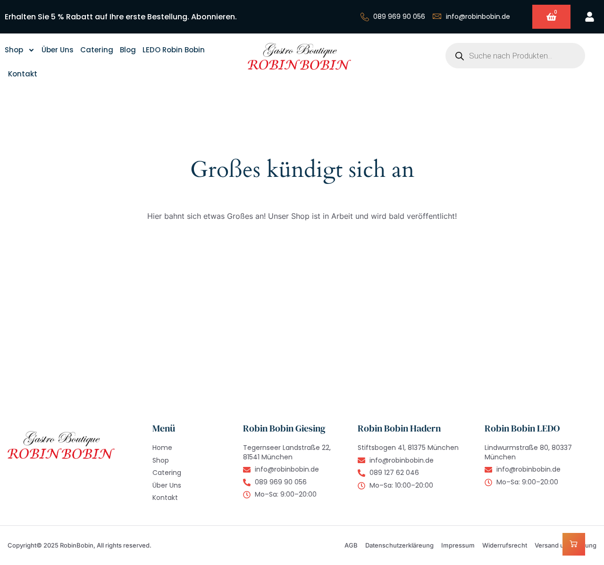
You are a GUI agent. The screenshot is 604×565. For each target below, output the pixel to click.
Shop (14, 50)
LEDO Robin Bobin (174, 50)
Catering (96, 50)
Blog (128, 50)
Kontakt (22, 74)
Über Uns (58, 50)
